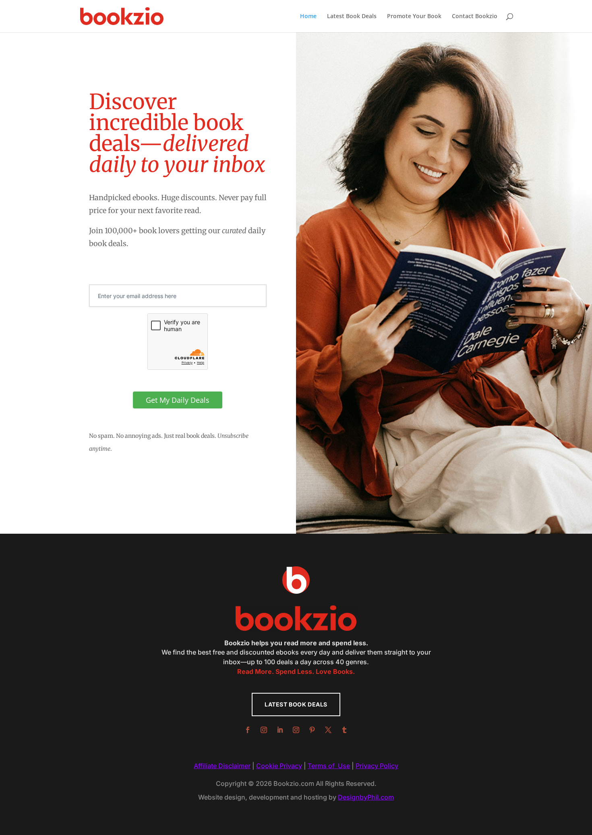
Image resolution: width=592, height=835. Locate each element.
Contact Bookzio (474, 16)
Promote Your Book (414, 16)
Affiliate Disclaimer (222, 766)
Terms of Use (329, 766)
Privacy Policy (377, 766)
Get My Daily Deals (177, 400)
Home (308, 16)
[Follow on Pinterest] (312, 729)
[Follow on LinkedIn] (279, 729)
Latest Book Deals (352, 16)
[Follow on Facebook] (247, 729)
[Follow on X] (328, 729)
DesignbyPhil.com (366, 797)
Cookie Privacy (279, 766)
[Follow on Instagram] (263, 729)
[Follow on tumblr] (344, 729)
